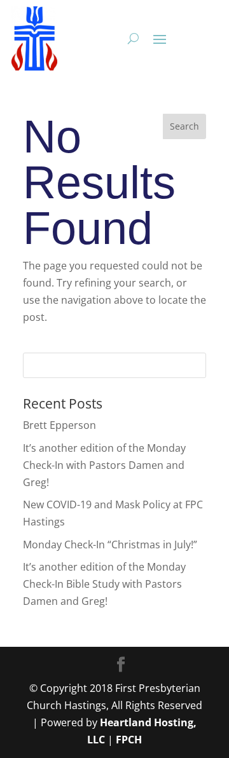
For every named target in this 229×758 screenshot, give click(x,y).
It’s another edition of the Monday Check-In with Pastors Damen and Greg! (104, 465)
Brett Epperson (59, 425)
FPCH (129, 740)
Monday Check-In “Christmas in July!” (110, 545)
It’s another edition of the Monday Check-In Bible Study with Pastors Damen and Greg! (104, 584)
